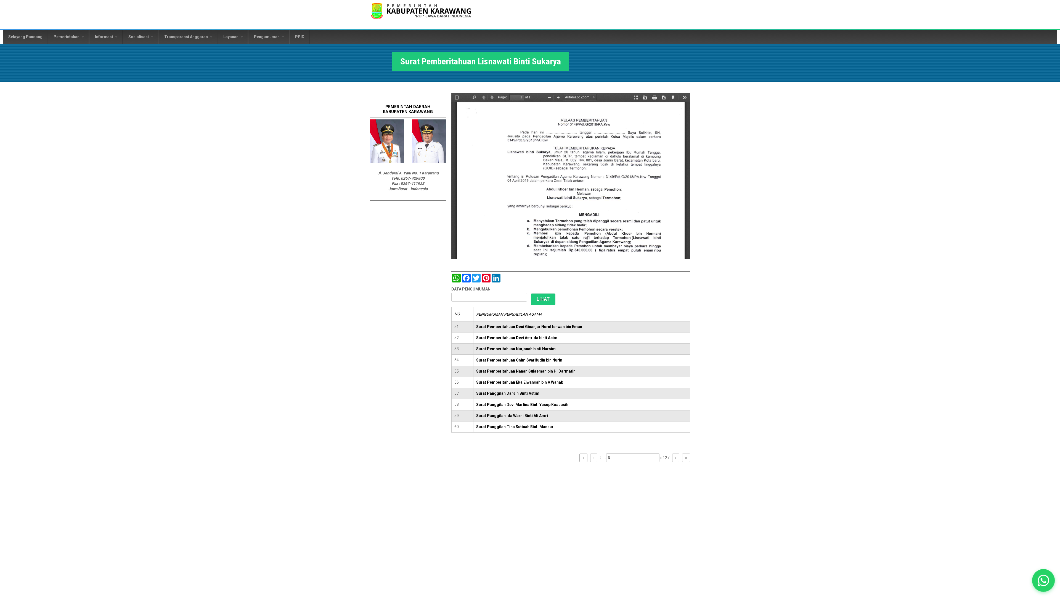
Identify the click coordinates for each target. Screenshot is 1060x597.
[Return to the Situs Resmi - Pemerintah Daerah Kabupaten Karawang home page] (421, 14)
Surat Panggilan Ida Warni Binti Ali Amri (512, 415)
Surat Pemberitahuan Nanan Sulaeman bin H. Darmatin (526, 371)
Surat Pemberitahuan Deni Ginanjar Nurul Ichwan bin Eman (529, 326)
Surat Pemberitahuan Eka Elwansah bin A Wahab (519, 382)
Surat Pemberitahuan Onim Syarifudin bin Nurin (519, 360)
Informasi (104, 37)
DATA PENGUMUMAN (471, 289)
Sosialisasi (139, 37)
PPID (299, 37)
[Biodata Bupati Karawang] (387, 161)
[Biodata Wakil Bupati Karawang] (429, 161)
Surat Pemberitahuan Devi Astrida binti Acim (516, 338)
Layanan (231, 37)
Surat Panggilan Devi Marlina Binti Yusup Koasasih (522, 404)
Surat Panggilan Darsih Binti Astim (507, 393)
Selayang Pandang (25, 37)
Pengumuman (267, 37)
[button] (1043, 580)
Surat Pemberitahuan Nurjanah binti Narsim (516, 349)
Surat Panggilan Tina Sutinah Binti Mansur (514, 427)
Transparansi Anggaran (186, 37)
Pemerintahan (67, 37)
